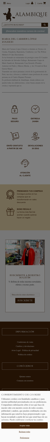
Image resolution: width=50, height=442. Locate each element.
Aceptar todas (24, 425)
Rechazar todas (24, 431)
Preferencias (24, 437)
